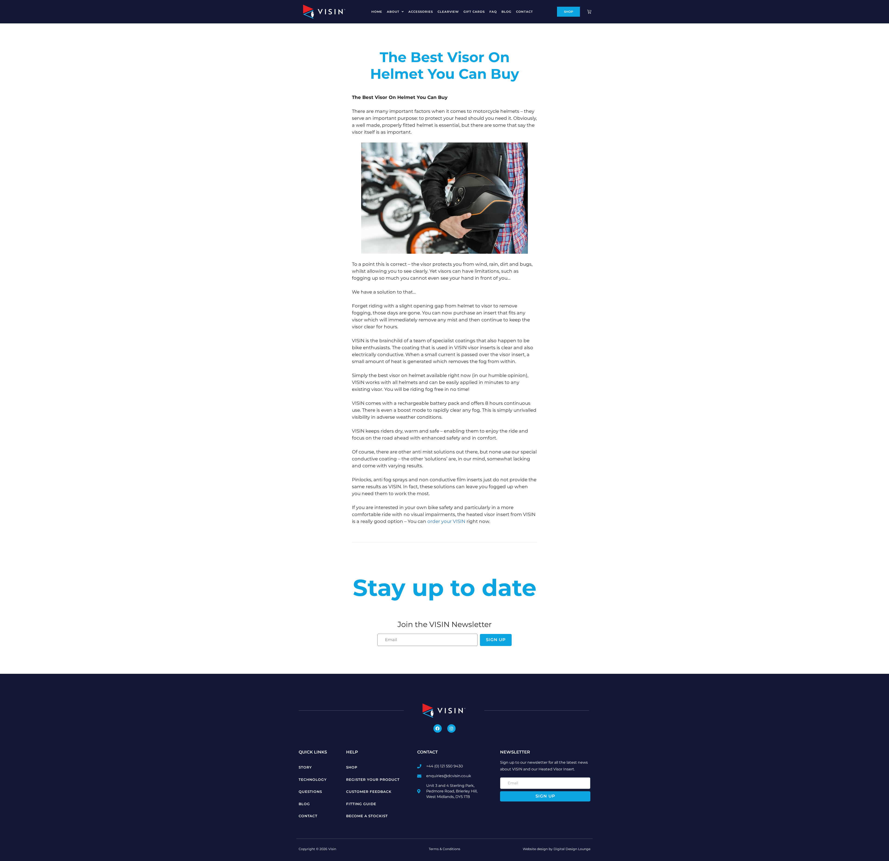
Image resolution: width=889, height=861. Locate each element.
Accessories (420, 11)
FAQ (493, 11)
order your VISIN (446, 521)
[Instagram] (451, 728)
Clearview (448, 11)
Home (376, 11)
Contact (524, 11)
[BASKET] (589, 12)
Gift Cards (474, 11)
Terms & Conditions (444, 849)
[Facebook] (437, 728)
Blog (506, 11)
